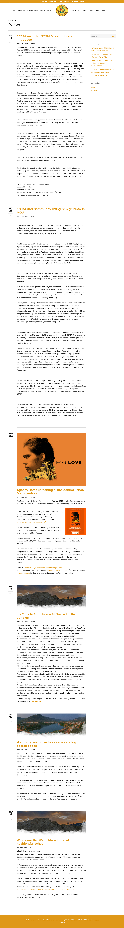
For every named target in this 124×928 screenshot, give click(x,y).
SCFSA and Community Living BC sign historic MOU (51, 210)
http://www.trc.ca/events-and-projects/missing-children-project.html (45, 889)
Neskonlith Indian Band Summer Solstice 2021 (100, 74)
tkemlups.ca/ (36, 701)
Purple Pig (62, 922)
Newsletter (95, 91)
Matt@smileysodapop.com (58, 570)
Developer (23, 847)
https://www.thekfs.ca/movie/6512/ (31, 522)
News (33, 43)
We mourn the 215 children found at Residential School (43, 842)
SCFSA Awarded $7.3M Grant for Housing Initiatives (47, 38)
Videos (93, 94)
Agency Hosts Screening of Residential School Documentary (51, 491)
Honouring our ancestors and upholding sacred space (46, 744)
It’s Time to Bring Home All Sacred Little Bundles (46, 616)
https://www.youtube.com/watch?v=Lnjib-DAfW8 (44, 568)
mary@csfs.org (24, 573)
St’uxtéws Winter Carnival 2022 (103, 69)
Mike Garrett (24, 43)
